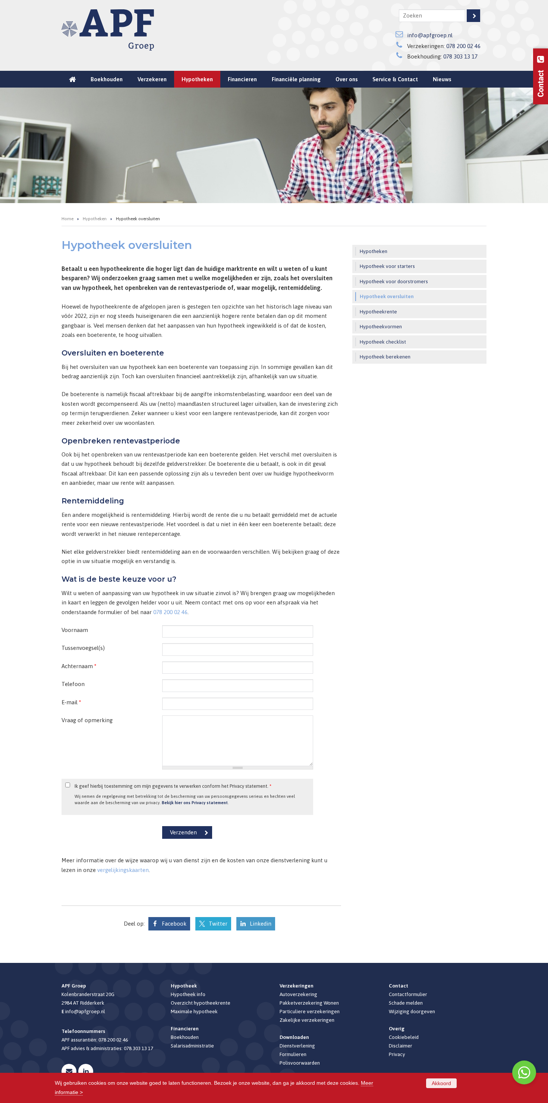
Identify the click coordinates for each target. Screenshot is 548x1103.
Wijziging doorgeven (412, 1011)
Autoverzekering (298, 994)
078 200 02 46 (463, 46)
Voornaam (75, 630)
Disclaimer (400, 1046)
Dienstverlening (297, 1046)
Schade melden (406, 1003)
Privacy (397, 1054)
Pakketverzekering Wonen (309, 1003)
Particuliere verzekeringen (310, 1011)
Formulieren (293, 1054)
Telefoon (73, 684)
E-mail (71, 702)
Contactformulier (408, 994)
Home (67, 218)
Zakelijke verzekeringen (307, 1020)
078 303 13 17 (460, 56)
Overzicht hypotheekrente (200, 1003)
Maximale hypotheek (194, 1011)
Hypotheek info (188, 994)
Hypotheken (95, 218)
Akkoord (441, 1083)
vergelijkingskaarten (123, 870)
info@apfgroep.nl (430, 35)
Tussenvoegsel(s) (83, 648)
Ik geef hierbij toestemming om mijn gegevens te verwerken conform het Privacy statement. (173, 786)
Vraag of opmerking (87, 720)
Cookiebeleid (404, 1037)
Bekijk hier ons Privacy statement (195, 802)
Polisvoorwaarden (300, 1063)
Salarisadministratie (192, 1046)
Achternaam (79, 666)
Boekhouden (185, 1037)
